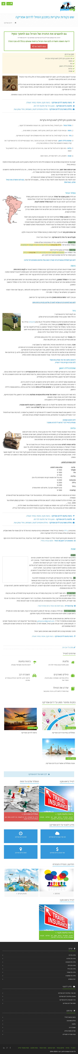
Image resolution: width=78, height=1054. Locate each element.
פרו (36, 245)
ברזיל (47, 245)
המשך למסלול (70, 728)
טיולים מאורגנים (71, 1021)
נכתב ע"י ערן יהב (68, 647)
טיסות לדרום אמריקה (29, 732)
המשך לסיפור (71, 759)
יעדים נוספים (72, 979)
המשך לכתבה (33, 728)
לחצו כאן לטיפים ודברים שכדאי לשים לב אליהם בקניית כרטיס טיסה (54, 302)
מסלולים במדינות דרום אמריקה (63, 732)
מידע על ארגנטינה (71, 962)
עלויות (70, 68)
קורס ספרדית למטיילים (69, 1034)
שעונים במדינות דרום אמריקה (67, 996)
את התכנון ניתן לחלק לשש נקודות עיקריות (58, 58)
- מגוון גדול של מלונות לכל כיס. (52, 106)
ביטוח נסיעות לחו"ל (70, 1017)
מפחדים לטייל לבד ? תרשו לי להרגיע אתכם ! (61, 422)
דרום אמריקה (8, 23)
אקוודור (31, 245)
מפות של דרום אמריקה (69, 1003)
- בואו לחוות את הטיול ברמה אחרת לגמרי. (55, 606)
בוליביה (41, 245)
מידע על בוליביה (71, 958)
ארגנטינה (32, 322)
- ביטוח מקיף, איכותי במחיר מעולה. (49, 102)
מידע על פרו (72, 955)
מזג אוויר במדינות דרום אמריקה (67, 993)
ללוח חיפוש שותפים (69, 420)
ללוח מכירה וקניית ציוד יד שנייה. (65, 362)
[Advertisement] (15, 569)
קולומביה (24, 245)
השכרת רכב (72, 1027)
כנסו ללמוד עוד (40, 46)
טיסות (70, 61)
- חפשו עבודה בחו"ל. (56, 541)
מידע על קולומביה (71, 976)
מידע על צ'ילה (72, 965)
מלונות (74, 1024)
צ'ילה (37, 252)
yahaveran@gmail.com (45, 621)
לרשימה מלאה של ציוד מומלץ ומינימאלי (63, 360)
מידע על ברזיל (72, 969)
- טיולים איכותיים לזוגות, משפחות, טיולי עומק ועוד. (42, 109)
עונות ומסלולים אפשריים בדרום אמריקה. (60, 763)
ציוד (71, 63)
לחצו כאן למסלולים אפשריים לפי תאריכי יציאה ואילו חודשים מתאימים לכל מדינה (50, 260)
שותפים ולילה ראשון (65, 66)
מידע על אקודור (71, 972)
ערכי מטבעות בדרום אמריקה (67, 1000)
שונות (70, 71)
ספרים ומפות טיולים (70, 1031)
